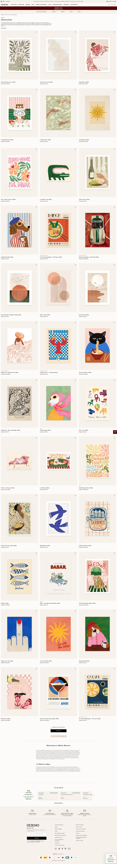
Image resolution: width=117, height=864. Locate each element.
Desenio (62, 860)
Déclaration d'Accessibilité (60, 835)
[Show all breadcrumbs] (2, 14)
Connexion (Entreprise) (59, 845)
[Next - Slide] (94, 796)
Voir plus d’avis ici (58, 803)
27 (63, 736)
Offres (49, 4)
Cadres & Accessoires (41, 4)
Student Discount (58, 837)
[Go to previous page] (52, 736)
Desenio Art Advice (80, 824)
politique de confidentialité (35, 840)
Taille (71, 11)
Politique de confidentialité (81, 835)
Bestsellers (14, 4)
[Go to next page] (65, 736)
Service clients (79, 826)
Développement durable (60, 833)
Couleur (53, 11)
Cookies (77, 833)
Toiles (32, 4)
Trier (79, 11)
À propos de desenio (59, 824)
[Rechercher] (109, 4)
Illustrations (14, 14)
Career (56, 831)
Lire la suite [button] (3, 28)
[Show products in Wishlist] (112, 4)
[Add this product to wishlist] (36, 32)
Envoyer (37, 838)
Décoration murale (57, 4)
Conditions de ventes (80, 831)
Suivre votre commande (81, 829)
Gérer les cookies (79, 840)
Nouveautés (21, 4)
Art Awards (57, 843)
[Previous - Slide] (36, 796)
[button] (111, 858)
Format (62, 11)
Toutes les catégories (41, 11)
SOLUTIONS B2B (73, 4)
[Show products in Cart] (114, 4)
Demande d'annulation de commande (81, 838)
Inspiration (66, 4)
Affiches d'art (8, 14)
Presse (56, 826)
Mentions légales (58, 829)
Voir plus (58, 730)
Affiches (28, 4)
